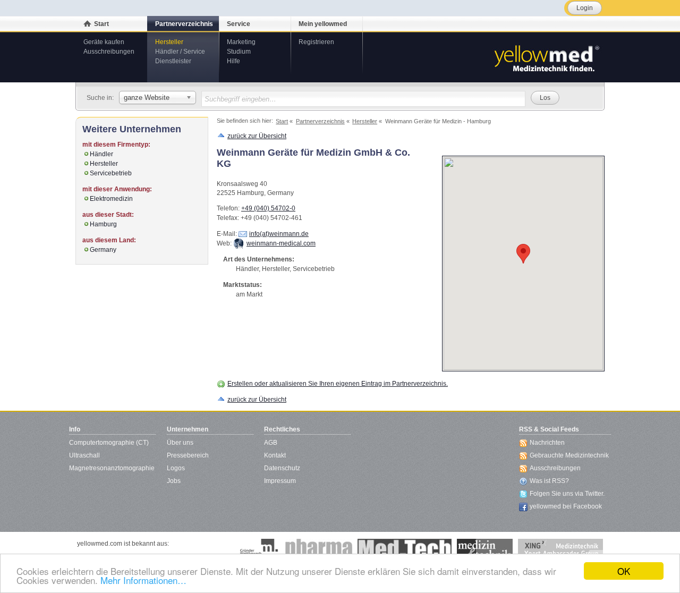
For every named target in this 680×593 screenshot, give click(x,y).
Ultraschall (84, 455)
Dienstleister (173, 61)
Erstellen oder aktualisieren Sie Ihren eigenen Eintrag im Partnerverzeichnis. (337, 383)
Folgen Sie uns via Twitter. (567, 493)
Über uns (180, 442)
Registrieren (316, 42)
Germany (103, 249)
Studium (239, 51)
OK (623, 571)
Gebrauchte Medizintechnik (569, 455)
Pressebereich (188, 455)
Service (238, 24)
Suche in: (100, 97)
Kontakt (275, 455)
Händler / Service (180, 51)
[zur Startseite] (546, 57)
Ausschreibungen (108, 51)
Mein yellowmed (323, 24)
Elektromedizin (111, 198)
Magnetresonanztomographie (112, 468)
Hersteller (169, 42)
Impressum (280, 481)
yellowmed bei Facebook (566, 506)
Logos (176, 468)
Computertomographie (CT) (109, 442)
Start (101, 24)
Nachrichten (547, 442)
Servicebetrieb (111, 173)
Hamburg (103, 224)
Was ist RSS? (549, 481)
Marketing (241, 42)
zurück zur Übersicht (256, 136)
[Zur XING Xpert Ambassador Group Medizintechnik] (560, 549)
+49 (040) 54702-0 (268, 208)
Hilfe (233, 61)
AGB (270, 442)
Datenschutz (282, 468)
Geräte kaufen (103, 42)
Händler (101, 154)
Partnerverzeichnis (184, 24)
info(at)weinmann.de (279, 234)
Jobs (174, 481)
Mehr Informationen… (143, 580)
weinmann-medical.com (281, 243)
